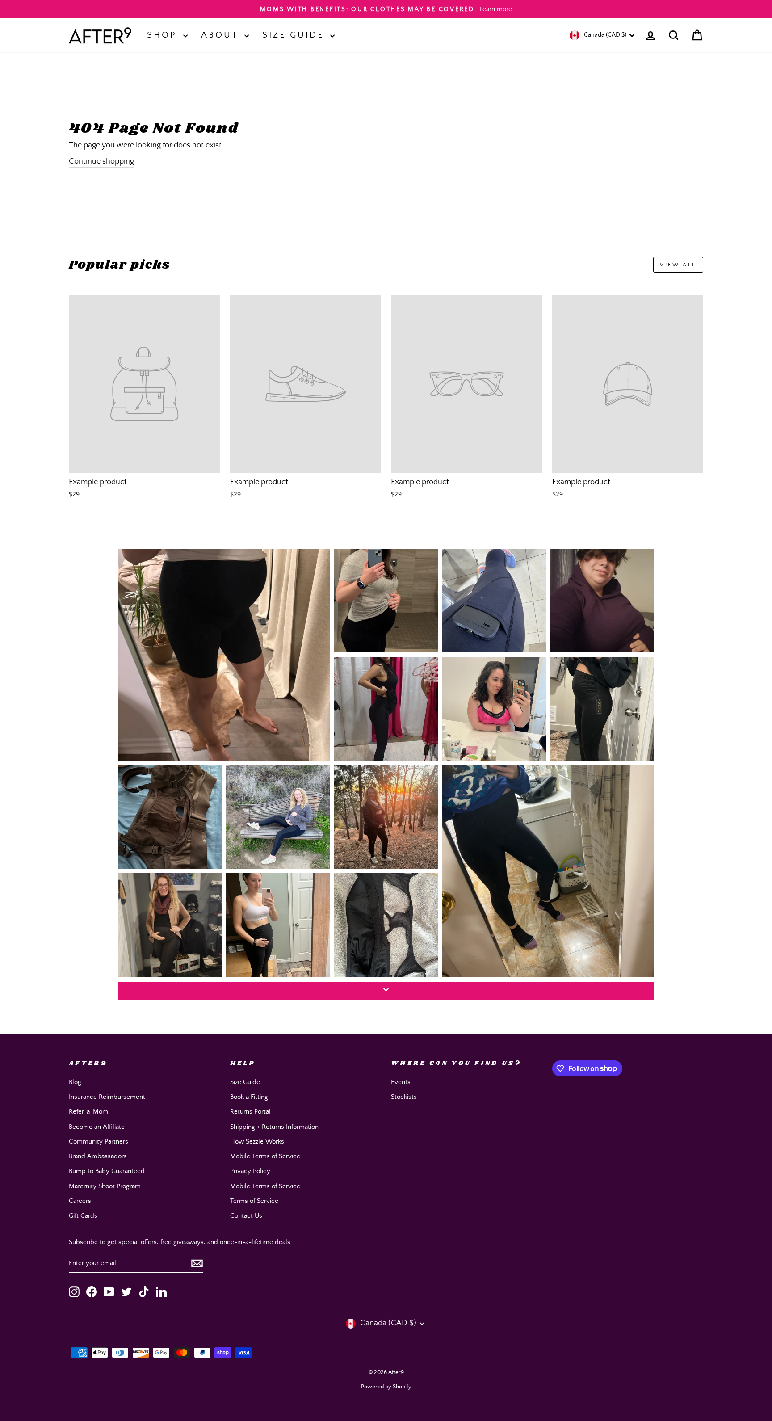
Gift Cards (83, 1215)
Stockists (404, 1097)
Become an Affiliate (97, 1127)
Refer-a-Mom (88, 1111)
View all (678, 265)
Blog (75, 1082)
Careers (80, 1201)
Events (401, 1082)
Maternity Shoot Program (105, 1186)
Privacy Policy (250, 1171)
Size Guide (295, 35)
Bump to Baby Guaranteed (107, 1171)
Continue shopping (101, 161)
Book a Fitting (249, 1097)
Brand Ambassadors (98, 1156)
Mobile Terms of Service (265, 1156)
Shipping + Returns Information (274, 1127)
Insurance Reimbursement (107, 1097)
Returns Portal (250, 1111)
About (221, 35)
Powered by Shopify (386, 1386)
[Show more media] (386, 991)
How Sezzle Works (257, 1141)
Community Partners (98, 1141)
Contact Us (246, 1215)
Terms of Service (254, 1201)
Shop (164, 35)
